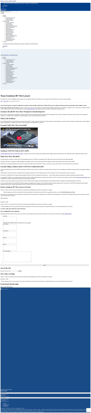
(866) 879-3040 (68, 213)
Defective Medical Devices (11, 26)
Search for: (3, 11)
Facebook (5, 5)
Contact (4, 41)
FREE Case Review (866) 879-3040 (8, 1)
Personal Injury (9, 33)
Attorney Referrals (10, 20)
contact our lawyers (31, 108)
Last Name (6, 230)
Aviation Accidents (10, 22)
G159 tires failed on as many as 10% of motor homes (12, 153)
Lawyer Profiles (9, 18)
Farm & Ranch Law (10, 29)
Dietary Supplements (10, 27)
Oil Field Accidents (10, 32)
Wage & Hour (9, 37)
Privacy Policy (6, 404)
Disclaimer (5, 406)
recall (16, 114)
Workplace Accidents (10, 39)
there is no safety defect (82, 177)
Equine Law (8, 28)
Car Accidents (9, 23)
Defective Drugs (9, 24)
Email (5, 237)
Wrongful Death (9, 40)
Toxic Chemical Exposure (11, 35)
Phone (5, 244)
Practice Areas (6, 21)
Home (4, 15)
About (4, 16)
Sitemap (5, 403)
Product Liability (9, 34)
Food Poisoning (9, 30)
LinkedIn (5, 216)
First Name (6, 224)
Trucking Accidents (10, 36)
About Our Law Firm (10, 17)
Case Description (6, 251)
